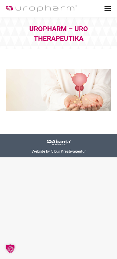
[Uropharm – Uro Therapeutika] (58, 90)
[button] (10, 249)
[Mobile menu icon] (107, 8)
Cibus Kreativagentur (68, 151)
